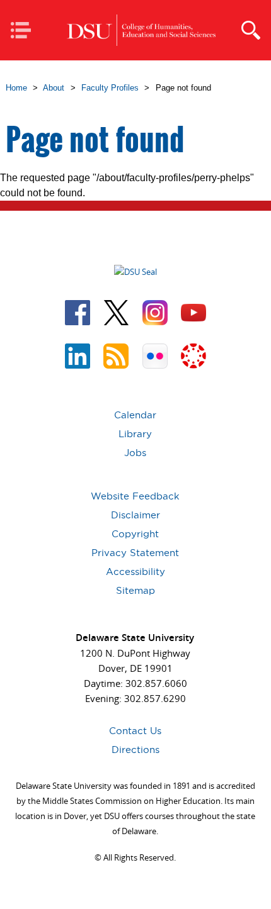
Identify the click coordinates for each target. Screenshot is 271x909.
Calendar (135, 415)
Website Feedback (135, 496)
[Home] (141, 30)
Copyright (135, 533)
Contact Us (135, 730)
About (53, 87)
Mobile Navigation (25, 31)
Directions (135, 749)
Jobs (135, 452)
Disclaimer (135, 515)
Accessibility (135, 571)
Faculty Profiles (110, 87)
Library (135, 433)
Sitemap (135, 590)
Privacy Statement (135, 552)
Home (16, 87)
